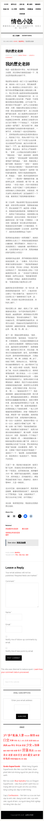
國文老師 (25, 529)
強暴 (36, 745)
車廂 (12, 759)
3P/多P (7, 735)
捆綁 (4, 751)
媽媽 (5, 745)
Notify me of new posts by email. (19, 651)
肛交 (20, 755)
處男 (35, 755)
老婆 (10, 755)
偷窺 (37, 735)
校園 (15, 751)
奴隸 (30, 741)
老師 (27, 555)
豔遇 (8, 758)
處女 (30, 754)
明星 (11, 751)
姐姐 (34, 740)
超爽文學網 (29, 815)
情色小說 (22, 21)
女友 (27, 740)
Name (9, 612)
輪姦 (16, 759)
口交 (6, 740)
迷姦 (25, 759)
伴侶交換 (26, 735)
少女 (29, 745)
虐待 (25, 755)
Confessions (13, 795)
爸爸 (39, 751)
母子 (20, 750)
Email (8, 624)
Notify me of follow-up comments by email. (21, 641)
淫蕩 (20, 555)
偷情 (32, 735)
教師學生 (17, 552)
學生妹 (18, 745)
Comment (10, 581)
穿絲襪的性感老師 (12, 529)
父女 (35, 751)
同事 (12, 740)
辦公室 (20, 759)
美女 (5, 755)
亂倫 (15, 735)
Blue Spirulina (20, 781)
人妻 (21, 735)
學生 (16, 555)
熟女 (23, 555)
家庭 (24, 745)
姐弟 (37, 740)
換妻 (8, 751)
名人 (19, 740)
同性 (15, 740)
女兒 (23, 740)
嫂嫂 (9, 745)
